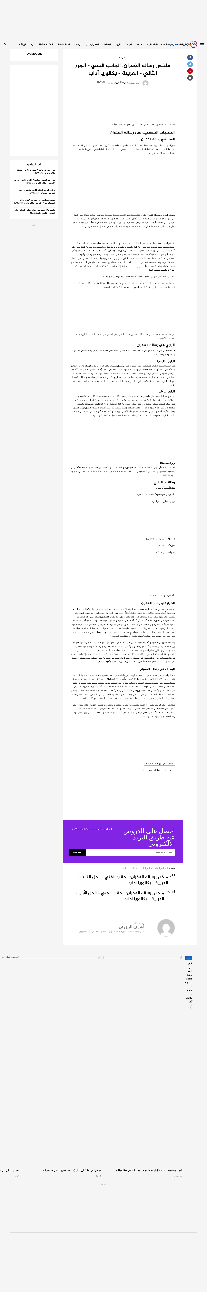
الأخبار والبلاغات (183, 44)
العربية (129, 44)
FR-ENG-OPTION (46, 44)
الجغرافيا (107, 44)
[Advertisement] (103, 19)
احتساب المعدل (63, 44)
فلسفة (139, 44)
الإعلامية (77, 44)
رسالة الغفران (130, 868)
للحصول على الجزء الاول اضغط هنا (159, 764)
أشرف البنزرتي (121, 82)
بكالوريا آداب (160, 868)
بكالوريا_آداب (146, 868)
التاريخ (119, 44)
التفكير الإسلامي (92, 44)
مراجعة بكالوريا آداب (26, 44)
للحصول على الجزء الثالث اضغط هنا (159, 770)
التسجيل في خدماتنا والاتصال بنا (159, 44)
